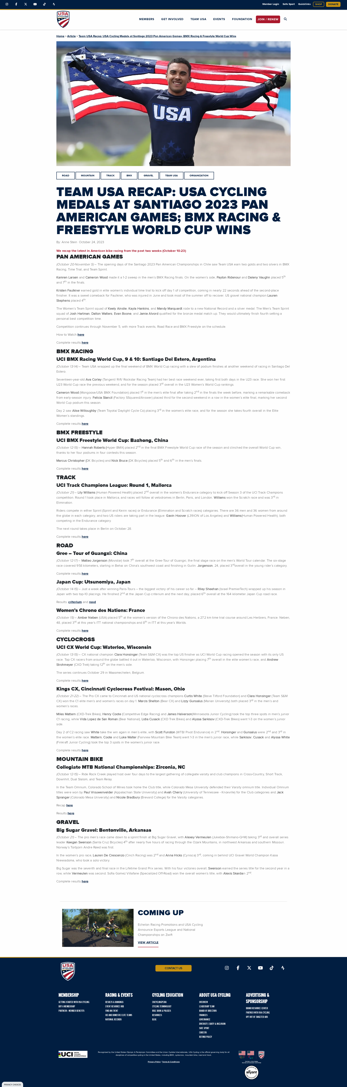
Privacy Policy (154, 1062)
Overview (203, 1002)
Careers (203, 1032)
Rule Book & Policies (161, 1011)
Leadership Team (206, 1006)
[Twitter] (25, 4)
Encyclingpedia (159, 1002)
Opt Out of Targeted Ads (257, 1017)
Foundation (242, 19)
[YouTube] (35, 4)
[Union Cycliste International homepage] (73, 1054)
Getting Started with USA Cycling (74, 1002)
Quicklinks (304, 4)
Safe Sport (289, 4)
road (92, 602)
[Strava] (54, 4)
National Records (113, 1019)
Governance (204, 1019)
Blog (154, 1019)
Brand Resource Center (257, 1008)
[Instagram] (7, 4)
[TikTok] (44, 4)
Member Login (270, 4)
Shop (318, 4)
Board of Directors (208, 1011)
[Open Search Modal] (285, 19)
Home (60, 36)
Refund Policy (205, 1037)
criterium (75, 602)
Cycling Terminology (161, 1006)
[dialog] (12, 1084)
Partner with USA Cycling (258, 1013)
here (81, 334)
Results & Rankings (114, 1002)
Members (146, 19)
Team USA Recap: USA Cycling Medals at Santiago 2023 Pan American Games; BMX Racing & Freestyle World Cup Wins (157, 36)
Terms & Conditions (170, 1062)
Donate (333, 4)
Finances (203, 1015)
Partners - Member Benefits (71, 1011)
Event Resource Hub (114, 1006)
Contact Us (173, 968)
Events (219, 19)
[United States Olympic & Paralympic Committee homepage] (251, 1057)
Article (71, 36)
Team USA (198, 19)
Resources (157, 1015)
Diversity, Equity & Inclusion (212, 1024)
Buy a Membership (67, 1006)
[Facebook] (16, 4)
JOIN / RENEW (268, 19)
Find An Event (111, 1011)
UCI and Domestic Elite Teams (118, 1015)
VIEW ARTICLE (148, 942)
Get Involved (172, 19)
